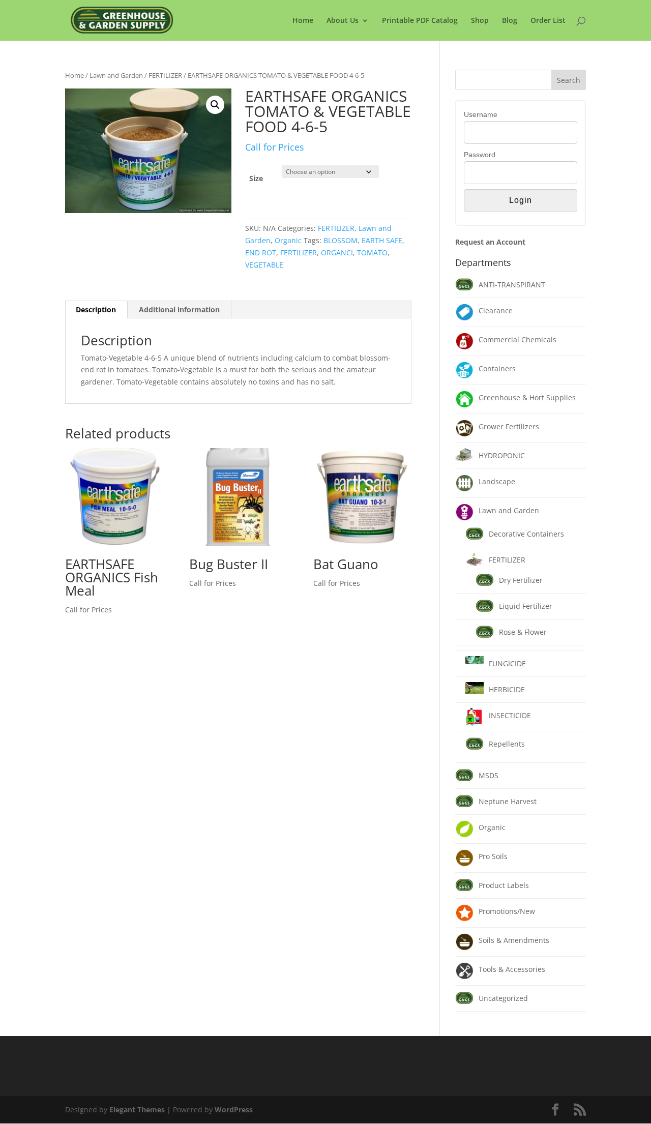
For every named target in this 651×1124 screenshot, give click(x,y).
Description (96, 309)
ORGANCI (337, 252)
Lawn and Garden (116, 75)
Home (302, 21)
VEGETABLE (264, 265)
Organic (288, 240)
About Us (343, 21)
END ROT (260, 252)
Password (479, 155)
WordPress (234, 1109)
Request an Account (490, 242)
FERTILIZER (165, 75)
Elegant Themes (137, 1109)
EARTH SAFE (382, 240)
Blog (509, 21)
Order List (548, 21)
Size (256, 178)
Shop (480, 21)
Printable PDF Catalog (420, 21)
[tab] (96, 309)
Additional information (179, 309)
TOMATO (372, 252)
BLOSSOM (340, 240)
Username (480, 114)
